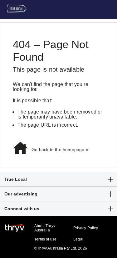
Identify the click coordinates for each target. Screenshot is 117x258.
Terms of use (45, 239)
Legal (78, 239)
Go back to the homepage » (60, 149)
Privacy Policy (85, 228)
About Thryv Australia (44, 228)
